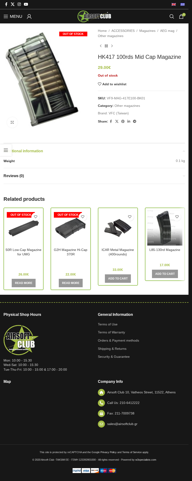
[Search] (172, 16)
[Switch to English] (173, 4)
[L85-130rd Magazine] (165, 228)
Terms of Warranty (111, 332)
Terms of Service (132, 452)
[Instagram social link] (19, 4)
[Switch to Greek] (181, 4)
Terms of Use (108, 324)
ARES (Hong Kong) (165, 256)
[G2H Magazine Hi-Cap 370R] (70, 228)
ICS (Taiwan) (117, 261)
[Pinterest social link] (123, 121)
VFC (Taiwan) (119, 113)
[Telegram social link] (135, 121)
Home (102, 31)
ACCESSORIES (123, 31)
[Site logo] (94, 16)
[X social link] (12, 4)
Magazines (147, 31)
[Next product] (112, 46)
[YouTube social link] (26, 4)
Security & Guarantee (114, 356)
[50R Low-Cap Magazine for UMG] (23, 228)
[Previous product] (100, 46)
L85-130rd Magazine (164, 250)
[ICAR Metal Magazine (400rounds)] (118, 228)
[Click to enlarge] (12, 122)
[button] (118, 278)
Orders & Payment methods (118, 340)
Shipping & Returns (112, 348)
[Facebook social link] (6, 4)
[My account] (29, 16)
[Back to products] (106, 46)
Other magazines (110, 36)
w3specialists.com (145, 459)
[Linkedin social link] (129, 121)
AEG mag (167, 31)
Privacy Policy (108, 452)
